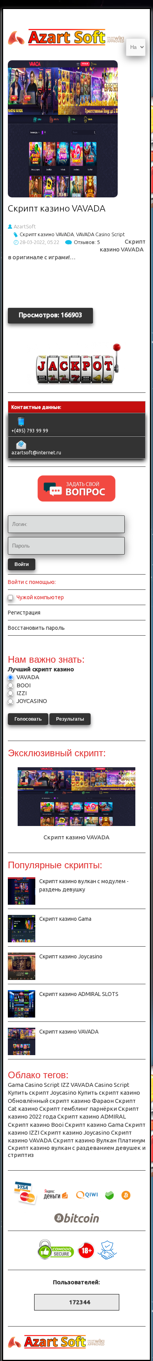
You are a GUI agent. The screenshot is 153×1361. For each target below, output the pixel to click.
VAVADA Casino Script (100, 234)
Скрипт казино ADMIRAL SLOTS (78, 994)
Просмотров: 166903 (50, 314)
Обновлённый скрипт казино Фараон (61, 1100)
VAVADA (27, 677)
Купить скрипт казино (109, 1092)
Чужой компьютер (39, 597)
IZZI (21, 693)
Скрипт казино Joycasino (70, 956)
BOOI (23, 685)
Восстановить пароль (36, 628)
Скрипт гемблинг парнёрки (78, 1108)
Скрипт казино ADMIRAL (91, 1116)
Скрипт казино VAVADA (57, 208)
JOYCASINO (31, 701)
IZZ (65, 1084)
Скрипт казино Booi (36, 1124)
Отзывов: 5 (87, 242)
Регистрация (24, 612)
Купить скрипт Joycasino (42, 1092)
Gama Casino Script (34, 1084)
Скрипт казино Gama (65, 919)
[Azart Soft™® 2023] (76, 382)
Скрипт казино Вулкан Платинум (99, 1140)
